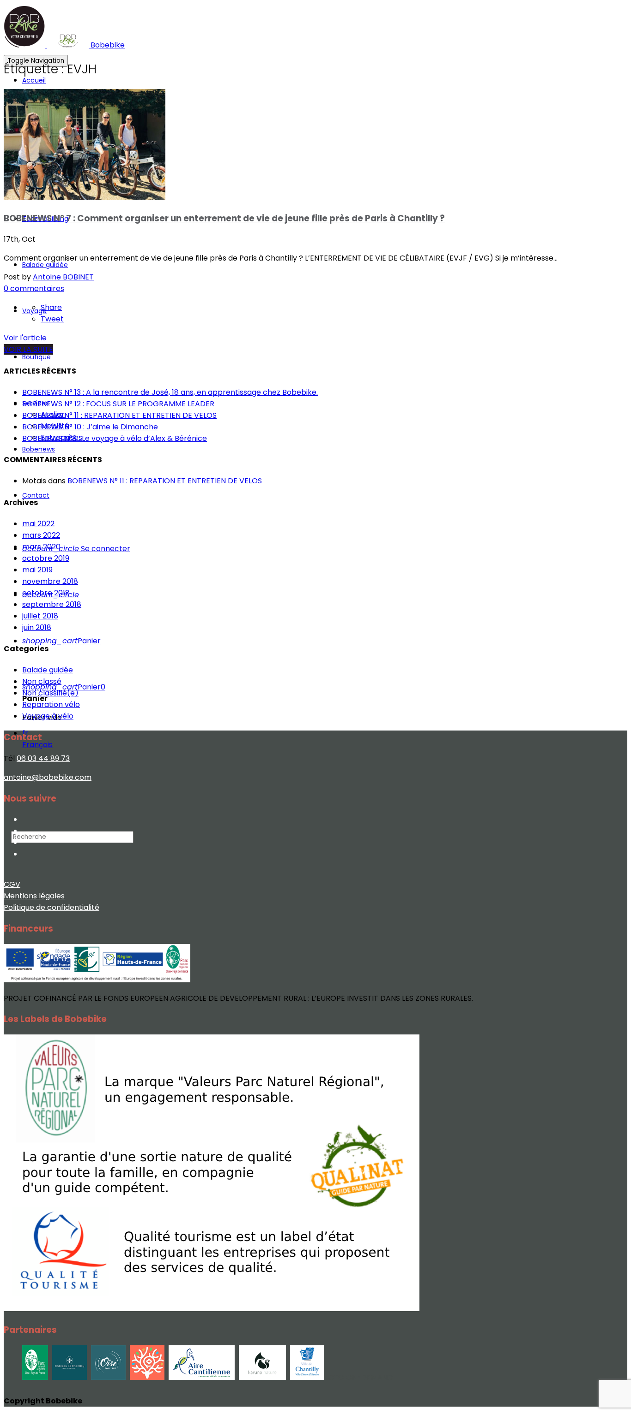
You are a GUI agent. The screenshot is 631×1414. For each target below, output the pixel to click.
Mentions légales (34, 896)
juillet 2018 (40, 616)
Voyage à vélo (47, 716)
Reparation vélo (51, 704)
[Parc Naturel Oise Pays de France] (35, 1377)
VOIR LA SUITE (28, 349)
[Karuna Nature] (262, 1377)
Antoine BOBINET (63, 277)
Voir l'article (25, 338)
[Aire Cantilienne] (202, 1377)
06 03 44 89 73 (43, 758)
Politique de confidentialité (51, 907)
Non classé (41, 681)
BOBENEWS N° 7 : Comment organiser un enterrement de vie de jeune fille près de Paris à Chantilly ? (224, 218)
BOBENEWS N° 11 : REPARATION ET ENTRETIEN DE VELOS (119, 415)
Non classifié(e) (50, 693)
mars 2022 (41, 535)
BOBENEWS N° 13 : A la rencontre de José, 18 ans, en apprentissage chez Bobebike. (170, 392)
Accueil (34, 80)
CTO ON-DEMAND (360, 1377)
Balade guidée (45, 264)
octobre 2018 (46, 593)
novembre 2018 (50, 581)
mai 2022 (38, 523)
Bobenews (38, 449)
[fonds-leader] (97, 982)
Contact (35, 495)
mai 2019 (37, 569)
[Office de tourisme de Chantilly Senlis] (147, 1377)
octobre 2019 (45, 558)
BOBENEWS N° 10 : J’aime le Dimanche (90, 427)
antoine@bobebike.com (47, 777)
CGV (12, 884)
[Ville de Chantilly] (307, 1377)
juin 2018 (36, 627)
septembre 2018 (51, 604)
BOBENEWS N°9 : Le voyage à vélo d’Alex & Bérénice (114, 438)
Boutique (36, 357)
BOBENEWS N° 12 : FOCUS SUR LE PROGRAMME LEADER (118, 403)
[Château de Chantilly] (69, 1377)
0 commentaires (34, 288)
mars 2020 (41, 546)
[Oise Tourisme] (108, 1377)
